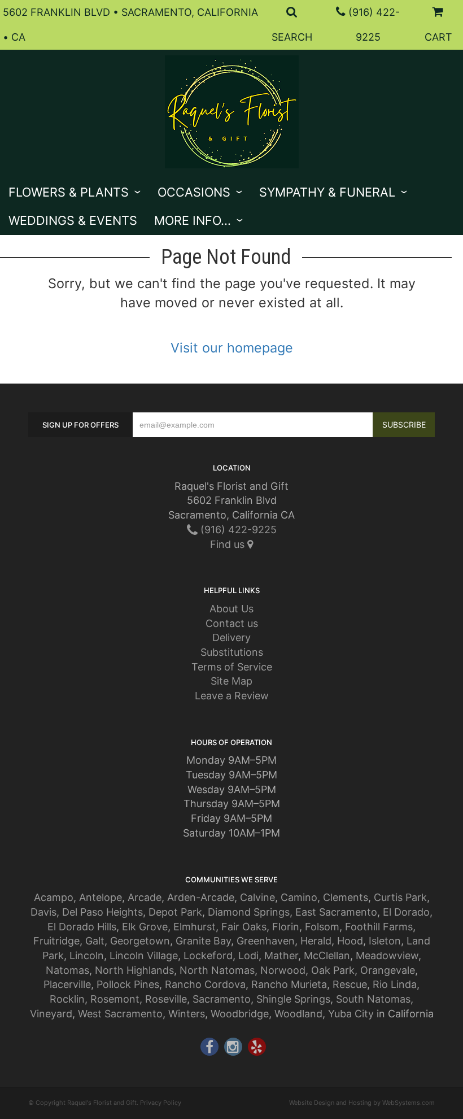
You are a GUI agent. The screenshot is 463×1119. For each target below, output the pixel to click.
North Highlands (134, 970)
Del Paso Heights (102, 912)
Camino (299, 897)
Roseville (166, 999)
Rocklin (67, 999)
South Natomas (373, 999)
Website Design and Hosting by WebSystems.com (362, 1103)
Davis (43, 912)
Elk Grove (145, 927)
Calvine (257, 897)
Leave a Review (232, 696)
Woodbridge (240, 1014)
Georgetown (140, 941)
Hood (350, 941)
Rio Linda (395, 984)
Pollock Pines (128, 984)
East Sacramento (336, 912)
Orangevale (387, 970)
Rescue (350, 984)
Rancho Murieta (289, 984)
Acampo (53, 897)
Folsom (322, 927)
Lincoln (86, 955)
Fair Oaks (244, 927)
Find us (228, 544)
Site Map (231, 681)
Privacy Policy (160, 1103)
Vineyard (51, 1014)
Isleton (385, 941)
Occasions (194, 192)
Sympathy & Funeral (327, 192)
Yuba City (351, 1014)
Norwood (282, 970)
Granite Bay (203, 941)
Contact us (232, 623)
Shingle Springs (293, 999)
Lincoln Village (144, 955)
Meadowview (387, 955)
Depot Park (175, 912)
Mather (281, 955)
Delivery (231, 637)
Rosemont (114, 999)
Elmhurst (194, 927)
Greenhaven (266, 941)
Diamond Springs (249, 912)
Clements (345, 897)
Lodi (248, 955)
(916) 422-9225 (237, 529)
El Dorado (406, 912)
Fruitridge (56, 941)
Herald (315, 941)
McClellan (327, 955)
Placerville (67, 984)
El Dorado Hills (81, 927)
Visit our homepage (232, 347)
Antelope (100, 897)
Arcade (144, 897)
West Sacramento (120, 1014)
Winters (186, 1014)
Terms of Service (231, 667)
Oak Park (333, 970)
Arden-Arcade (200, 897)
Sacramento (222, 999)
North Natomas (217, 970)
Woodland (298, 1014)
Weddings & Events (72, 220)
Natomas (67, 970)
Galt (94, 941)
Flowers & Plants (68, 192)
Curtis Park (400, 897)
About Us (231, 609)
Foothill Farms (379, 927)
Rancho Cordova (205, 984)
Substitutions (231, 652)
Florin (285, 927)
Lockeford (208, 955)
